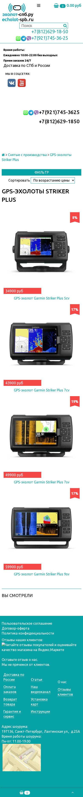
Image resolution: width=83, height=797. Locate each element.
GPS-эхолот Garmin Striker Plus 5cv (41, 298)
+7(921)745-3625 (59, 112)
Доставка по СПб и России (26, 65)
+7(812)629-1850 (59, 121)
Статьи (37, 679)
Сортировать (19, 180)
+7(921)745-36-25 (49, 38)
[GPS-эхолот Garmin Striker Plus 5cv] (41, 252)
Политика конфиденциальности (28, 633)
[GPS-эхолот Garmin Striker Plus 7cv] (41, 344)
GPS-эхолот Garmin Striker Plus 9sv (41, 574)
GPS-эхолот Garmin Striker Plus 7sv (41, 482)
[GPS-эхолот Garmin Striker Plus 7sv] (41, 436)
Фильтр (41, 172)
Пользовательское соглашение (27, 623)
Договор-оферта (15, 628)
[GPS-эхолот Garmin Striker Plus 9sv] (41, 528)
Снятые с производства (27, 155)
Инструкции (40, 711)
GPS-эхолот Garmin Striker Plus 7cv (41, 390)
